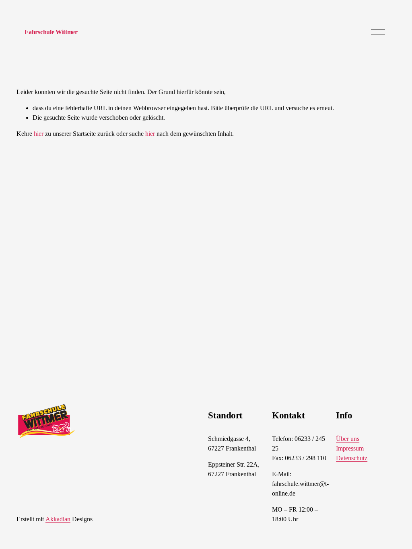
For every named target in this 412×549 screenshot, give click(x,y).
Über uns (347, 438)
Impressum (350, 448)
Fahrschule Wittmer (51, 32)
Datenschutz (351, 458)
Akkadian (57, 519)
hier (38, 133)
